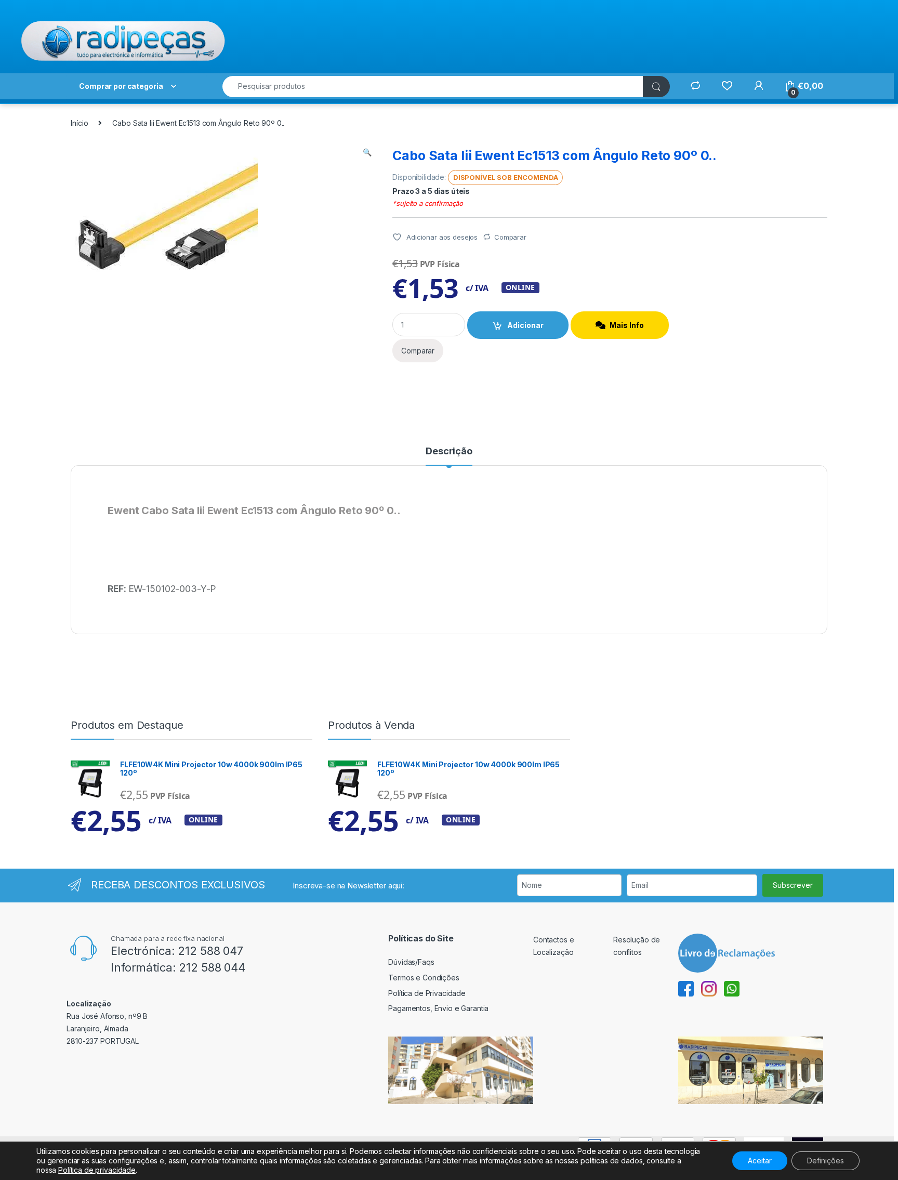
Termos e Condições (423, 977)
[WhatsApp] (731, 988)
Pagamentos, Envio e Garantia (438, 1008)
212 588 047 (210, 951)
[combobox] (432, 86)
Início (79, 123)
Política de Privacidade (427, 993)
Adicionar (525, 325)
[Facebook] (689, 988)
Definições (825, 1160)
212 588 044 (212, 967)
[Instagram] (712, 988)
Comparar (510, 237)
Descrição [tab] (449, 451)
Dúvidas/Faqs (411, 962)
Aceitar (760, 1160)
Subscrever (793, 885)
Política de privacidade (97, 1169)
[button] (367, 152)
